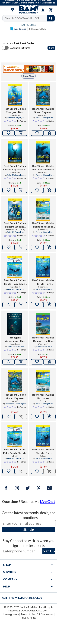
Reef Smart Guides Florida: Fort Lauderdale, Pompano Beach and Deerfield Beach (43, 451)
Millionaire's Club (37, 29)
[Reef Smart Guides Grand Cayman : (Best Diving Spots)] (43, 95)
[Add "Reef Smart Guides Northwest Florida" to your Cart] (49, 190)
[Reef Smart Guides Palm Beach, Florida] (15, 436)
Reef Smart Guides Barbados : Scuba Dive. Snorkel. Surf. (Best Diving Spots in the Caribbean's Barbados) (43, 225)
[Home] (28, 10)
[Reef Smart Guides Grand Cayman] (15, 381)
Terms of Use (28, 614)
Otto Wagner (20, 403)
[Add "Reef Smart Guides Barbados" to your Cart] (49, 247)
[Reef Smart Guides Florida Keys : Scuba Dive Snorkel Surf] (15, 152)
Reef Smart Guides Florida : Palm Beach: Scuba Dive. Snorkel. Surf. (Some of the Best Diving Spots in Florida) (15, 282)
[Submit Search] (51, 18)
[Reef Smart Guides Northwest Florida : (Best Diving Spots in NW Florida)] (43, 152)
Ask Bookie (20, 28)
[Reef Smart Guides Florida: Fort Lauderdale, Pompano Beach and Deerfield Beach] (43, 436)
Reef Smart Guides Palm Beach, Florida (14, 451)
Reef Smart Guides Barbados (43, 396)
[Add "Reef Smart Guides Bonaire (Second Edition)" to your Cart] (21, 247)
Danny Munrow (13, 346)
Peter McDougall (14, 117)
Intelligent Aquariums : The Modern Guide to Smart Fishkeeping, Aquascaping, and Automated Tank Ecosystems (14, 339)
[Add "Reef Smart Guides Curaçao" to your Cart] (21, 133)
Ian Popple (10, 403)
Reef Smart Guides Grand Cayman (15, 396)
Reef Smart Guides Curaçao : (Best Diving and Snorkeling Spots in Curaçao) (14, 110)
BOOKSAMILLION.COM (33, 610)
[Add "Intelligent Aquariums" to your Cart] (21, 361)
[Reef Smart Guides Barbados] (43, 381)
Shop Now (28, 75)
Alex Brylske (41, 346)
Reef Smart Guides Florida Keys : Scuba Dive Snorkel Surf (14, 167)
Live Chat (47, 501)
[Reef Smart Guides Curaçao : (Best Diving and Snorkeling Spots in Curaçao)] (15, 95)
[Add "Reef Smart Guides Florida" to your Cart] (21, 304)
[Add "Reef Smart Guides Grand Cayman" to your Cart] (49, 133)
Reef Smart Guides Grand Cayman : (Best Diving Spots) (43, 110)
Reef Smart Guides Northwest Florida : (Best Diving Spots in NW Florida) (43, 167)
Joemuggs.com (11, 614)
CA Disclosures (45, 614)
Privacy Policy (28, 617)
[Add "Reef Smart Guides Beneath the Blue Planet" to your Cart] (49, 361)
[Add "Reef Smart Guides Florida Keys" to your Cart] (21, 190)
